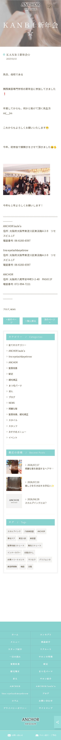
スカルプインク (14, 531)
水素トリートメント (16, 559)
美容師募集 (12, 566)
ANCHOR (13, 362)
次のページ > (49, 321)
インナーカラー (14, 552)
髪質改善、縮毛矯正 (18, 414)
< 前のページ (11, 321)
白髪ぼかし (29, 552)
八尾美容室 (29, 531)
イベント (13, 437)
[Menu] (56, 6)
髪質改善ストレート (16, 545)
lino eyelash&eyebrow (20, 356)
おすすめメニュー (17, 431)
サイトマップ (46, 708)
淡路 (30, 566)
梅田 (22, 566)
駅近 (11, 373)
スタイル (13, 420)
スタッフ (13, 426)
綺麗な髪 (13, 408)
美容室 (33, 538)
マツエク (32, 559)
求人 (11, 391)
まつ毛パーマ (15, 385)
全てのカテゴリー (17, 345)
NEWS (13, 309)
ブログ (6, 309)
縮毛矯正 (13, 379)
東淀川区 (22, 538)
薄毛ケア (11, 538)
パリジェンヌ (45, 559)
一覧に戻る (30, 320)
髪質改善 (13, 368)
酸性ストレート (34, 545)
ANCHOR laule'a (17, 350)
